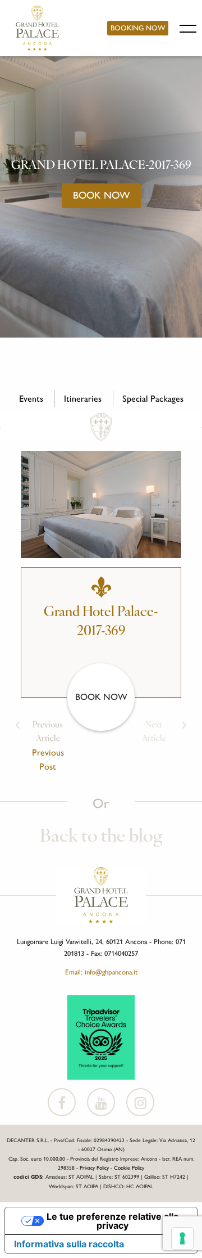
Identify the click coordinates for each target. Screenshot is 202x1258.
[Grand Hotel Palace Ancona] (37, 28)
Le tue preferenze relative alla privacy (112, 1221)
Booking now (138, 28)
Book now (101, 195)
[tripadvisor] (101, 1036)
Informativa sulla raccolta (69, 1244)
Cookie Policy (129, 1168)
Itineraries (83, 398)
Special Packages (152, 398)
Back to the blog (101, 837)
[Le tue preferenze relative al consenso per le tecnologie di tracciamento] (182, 1238)
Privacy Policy (94, 1168)
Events (31, 398)
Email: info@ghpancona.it (101, 972)
